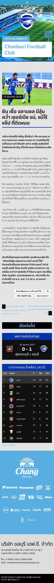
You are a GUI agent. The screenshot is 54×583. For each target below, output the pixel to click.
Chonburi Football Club (25, 49)
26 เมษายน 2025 (27, 344)
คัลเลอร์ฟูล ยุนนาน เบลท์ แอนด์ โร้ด (29, 291)
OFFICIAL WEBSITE (16, 38)
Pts (47, 373)
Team (12, 373)
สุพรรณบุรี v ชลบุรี (27, 354)
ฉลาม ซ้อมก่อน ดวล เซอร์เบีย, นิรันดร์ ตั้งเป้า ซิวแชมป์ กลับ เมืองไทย (39, 310)
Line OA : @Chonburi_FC (10, 580)
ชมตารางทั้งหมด (9, 445)
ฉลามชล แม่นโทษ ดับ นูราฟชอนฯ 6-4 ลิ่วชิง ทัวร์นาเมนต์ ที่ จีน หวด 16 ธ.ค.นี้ (14, 310)
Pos (5, 373)
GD (40, 373)
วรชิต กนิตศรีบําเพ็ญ (23, 296)
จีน (48, 291)
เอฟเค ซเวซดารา (42, 296)
